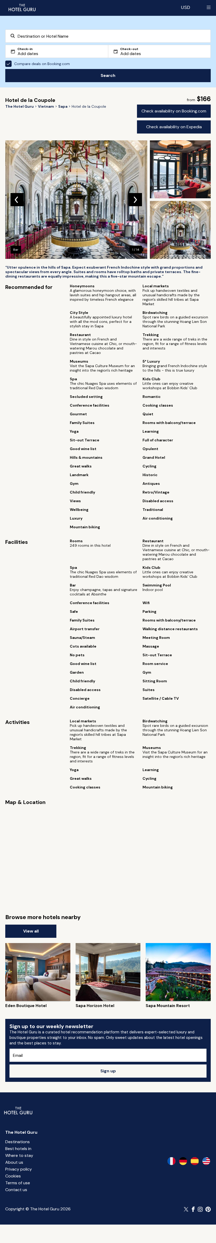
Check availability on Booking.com (173, 111)
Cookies (13, 1176)
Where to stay (19, 1155)
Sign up (108, 1071)
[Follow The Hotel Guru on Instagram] (200, 1209)
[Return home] (21, 7)
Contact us (16, 1189)
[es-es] (194, 1161)
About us (14, 1162)
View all (31, 931)
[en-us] (206, 1161)
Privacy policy (18, 1169)
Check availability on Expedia (174, 127)
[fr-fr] (171, 1161)
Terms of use (17, 1183)
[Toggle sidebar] (209, 7)
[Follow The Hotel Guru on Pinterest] (208, 1209)
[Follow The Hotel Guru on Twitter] (186, 1209)
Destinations (17, 1142)
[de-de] (183, 1161)
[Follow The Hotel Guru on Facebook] (193, 1209)
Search (108, 75)
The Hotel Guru (21, 1132)
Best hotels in (18, 1148)
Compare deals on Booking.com (42, 63)
